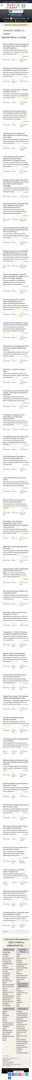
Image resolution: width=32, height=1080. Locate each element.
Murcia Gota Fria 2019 (8, 1063)
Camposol (13, 59)
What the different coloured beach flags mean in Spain (15, 784)
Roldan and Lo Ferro (8, 992)
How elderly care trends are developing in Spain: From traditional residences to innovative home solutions (15, 524)
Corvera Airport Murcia (8, 1062)
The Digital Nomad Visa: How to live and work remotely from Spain (15, 438)
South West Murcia (23, 951)
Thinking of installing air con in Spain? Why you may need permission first (14, 417)
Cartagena (13, 314)
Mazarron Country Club (22, 1036)
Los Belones (6, 975)
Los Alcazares (6, 973)
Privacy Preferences (18, 1071)
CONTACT (5, 2)
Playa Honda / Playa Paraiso (8, 987)
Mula (18, 1004)
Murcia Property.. (7, 196)
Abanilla (5, 1011)
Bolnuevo (19, 960)
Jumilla (19, 1000)
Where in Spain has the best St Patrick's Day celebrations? (14, 501)
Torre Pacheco (7, 1005)
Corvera (5, 1021)
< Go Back (5, 931)
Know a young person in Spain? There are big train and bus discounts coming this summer (14, 302)
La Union (5, 971)
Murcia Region (6, 59)
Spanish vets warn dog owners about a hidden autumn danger (14, 654)
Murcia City (14, 538)
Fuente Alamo (20, 966)
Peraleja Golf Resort (8, 1036)
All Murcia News (24, 81)
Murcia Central (9, 1009)
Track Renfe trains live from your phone (14, 479)
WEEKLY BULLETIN (24, 2)
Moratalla (19, 1002)
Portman (5, 990)
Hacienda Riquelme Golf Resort (8, 1025)
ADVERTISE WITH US (14, 2)
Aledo (18, 956)
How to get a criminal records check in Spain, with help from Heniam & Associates (16, 393)
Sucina (4, 1040)
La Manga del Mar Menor (8, 964)
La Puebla (5, 967)
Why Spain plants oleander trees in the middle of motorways (15, 827)
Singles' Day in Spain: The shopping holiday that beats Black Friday (15, 697)
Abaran (5, 1013)
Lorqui (4, 1028)
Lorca (18, 971)
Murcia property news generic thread (11, 1064)
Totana (18, 981)
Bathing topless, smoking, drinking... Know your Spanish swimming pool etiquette (16, 762)
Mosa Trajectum (7, 1032)
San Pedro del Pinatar (9, 996)
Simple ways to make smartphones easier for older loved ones (15, 570)
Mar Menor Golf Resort (7, 981)
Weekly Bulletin (6, 1065)
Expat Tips (5, 538)
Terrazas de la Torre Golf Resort (8, 1002)
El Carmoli (5, 956)
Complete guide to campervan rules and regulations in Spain (16, 914)
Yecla (18, 1006)
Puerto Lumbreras (22, 977)
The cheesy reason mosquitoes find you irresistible (15, 740)
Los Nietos (6, 977)
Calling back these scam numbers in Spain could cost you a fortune (16, 892)
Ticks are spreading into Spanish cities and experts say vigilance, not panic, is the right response (15, 276)
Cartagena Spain (7, 1059)
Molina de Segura (7, 1030)
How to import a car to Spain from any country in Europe (15, 849)
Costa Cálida (15, 429)
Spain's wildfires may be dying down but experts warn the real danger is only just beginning (16, 46)
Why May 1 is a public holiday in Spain (14, 370)
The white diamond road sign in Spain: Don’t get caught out (14, 457)
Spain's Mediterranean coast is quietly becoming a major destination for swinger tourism (14, 159)
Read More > (26, 56)
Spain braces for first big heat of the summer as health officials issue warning (16, 348)
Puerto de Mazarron (22, 975)
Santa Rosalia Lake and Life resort (8, 998)
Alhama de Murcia (22, 958)
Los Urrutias (6, 979)
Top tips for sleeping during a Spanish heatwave (13, 718)
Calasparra (20, 990)
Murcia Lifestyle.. (24, 796)
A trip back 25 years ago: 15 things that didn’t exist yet (15, 91)
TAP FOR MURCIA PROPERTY (16, 25)
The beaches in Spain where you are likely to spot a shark (16, 806)
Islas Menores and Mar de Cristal (8, 959)
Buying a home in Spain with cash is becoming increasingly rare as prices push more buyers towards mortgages (16, 183)
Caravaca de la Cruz (22, 992)
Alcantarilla (6, 1015)
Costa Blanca (15, 219)
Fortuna (19, 998)
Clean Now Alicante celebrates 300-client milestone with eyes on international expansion (16, 206)
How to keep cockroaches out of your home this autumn (14, 676)
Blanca (4, 1019)
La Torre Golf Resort (8, 969)
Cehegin (19, 994)
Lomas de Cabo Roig (22, 1053)
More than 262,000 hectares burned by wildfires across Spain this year (16, 69)
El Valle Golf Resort (8, 1023)
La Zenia (19, 1051)
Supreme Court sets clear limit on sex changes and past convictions (15, 112)
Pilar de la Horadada (8, 984)
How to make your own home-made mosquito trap (14, 871)
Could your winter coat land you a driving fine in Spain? (15, 613)
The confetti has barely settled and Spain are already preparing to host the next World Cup (15, 230)
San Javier (5, 994)
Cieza (18, 996)
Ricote (4, 1038)
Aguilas (19, 954)
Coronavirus (5, 1060)
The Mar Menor (9, 950)
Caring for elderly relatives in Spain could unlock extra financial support (16, 324)
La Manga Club (7, 962)
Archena (5, 1017)
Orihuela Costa (15, 512)
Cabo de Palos (6, 952)
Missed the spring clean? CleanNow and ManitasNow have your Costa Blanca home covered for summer (15, 253)
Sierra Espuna (20, 979)
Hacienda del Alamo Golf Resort (22, 968)
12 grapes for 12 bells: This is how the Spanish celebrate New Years (15, 633)
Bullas (18, 989)
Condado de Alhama (22, 964)
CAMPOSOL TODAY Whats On (10, 1058)
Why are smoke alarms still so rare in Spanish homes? (15, 592)
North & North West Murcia (23, 985)
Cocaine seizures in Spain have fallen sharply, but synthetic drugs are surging (15, 135)
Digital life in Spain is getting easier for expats (15, 548)
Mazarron (19, 973)
